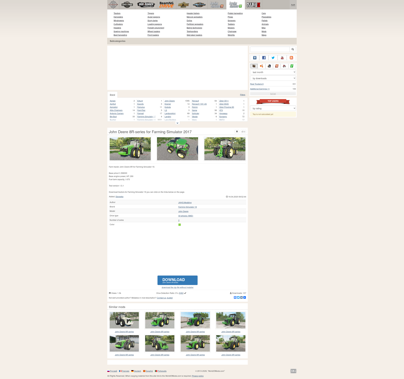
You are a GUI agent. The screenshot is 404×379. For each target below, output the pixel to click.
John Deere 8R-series (124, 331)
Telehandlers (192, 31)
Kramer (168, 104)
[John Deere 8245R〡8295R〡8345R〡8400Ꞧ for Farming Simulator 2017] (159, 320)
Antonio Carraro (117, 113)
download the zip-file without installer (177, 287)
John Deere (170, 100)
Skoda (195, 116)
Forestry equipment (156, 27)
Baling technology (194, 27)
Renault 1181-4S (199, 104)
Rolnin (195, 107)
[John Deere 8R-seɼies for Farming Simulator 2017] (124, 320)
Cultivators (118, 24)
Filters (242, 94)
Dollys (189, 20)
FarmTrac (141, 110)
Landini (168, 116)
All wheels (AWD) (185, 216)
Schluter (195, 113)
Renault (195, 100)
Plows (230, 16)
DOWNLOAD (173, 280)
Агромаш (223, 113)
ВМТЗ (221, 119)
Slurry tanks (153, 20)
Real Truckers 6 (257, 84)
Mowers (231, 27)
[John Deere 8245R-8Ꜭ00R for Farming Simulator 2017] (195, 343)
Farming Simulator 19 (146, 119)
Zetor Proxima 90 (226, 107)
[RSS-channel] (291, 57)
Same (194, 110)
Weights (231, 35)
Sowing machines (121, 31)
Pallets (264, 20)
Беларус (223, 116)
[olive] (179, 224)
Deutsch (137, 371)
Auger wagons (154, 16)
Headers (117, 27)
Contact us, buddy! (165, 297)
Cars (264, 13)
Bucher (113, 119)
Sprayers (231, 20)
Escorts (140, 104)
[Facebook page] (263, 57)
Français (125, 371)
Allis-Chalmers (116, 110)
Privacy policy (198, 375)
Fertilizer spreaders (195, 24)
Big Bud (113, 116)
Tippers (151, 13)
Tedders (231, 24)
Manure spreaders (194, 16)
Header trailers (193, 13)
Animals (265, 24)
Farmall (140, 113)
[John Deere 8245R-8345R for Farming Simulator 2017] (230, 320)
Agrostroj (114, 107)
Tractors (117, 13)
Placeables (266, 16)
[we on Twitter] (273, 57)
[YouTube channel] (282, 57)
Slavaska (119, 196)
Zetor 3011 (224, 100)
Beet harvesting (120, 35)
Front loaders (153, 35)
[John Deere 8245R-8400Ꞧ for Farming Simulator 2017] (124, 343)
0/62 (181, 293)
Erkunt (140, 100)
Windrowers (119, 20)
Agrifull (113, 104)
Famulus (141, 107)
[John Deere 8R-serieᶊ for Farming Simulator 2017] (230, 343)
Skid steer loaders (194, 35)
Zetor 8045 (224, 104)
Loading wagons (155, 24)
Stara (194, 119)
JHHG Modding (185, 202)
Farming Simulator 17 (146, 116)
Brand (112, 94)
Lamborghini (170, 113)
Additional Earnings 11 (260, 88)
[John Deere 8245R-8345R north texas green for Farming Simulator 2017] (195, 320)
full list (273, 93)
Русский (113, 371)
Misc (264, 27)
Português (162, 371)
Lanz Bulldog (170, 119)
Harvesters (118, 16)
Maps (264, 35)
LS (166, 110)
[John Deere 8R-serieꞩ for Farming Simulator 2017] (159, 343)
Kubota (168, 107)
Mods (264, 31)
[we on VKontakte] (254, 57)
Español (149, 371)
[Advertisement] (177, 68)
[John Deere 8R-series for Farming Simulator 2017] (130, 149)
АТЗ (221, 110)
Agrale (113, 100)
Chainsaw (232, 31)
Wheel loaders (154, 31)
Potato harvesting (235, 13)
